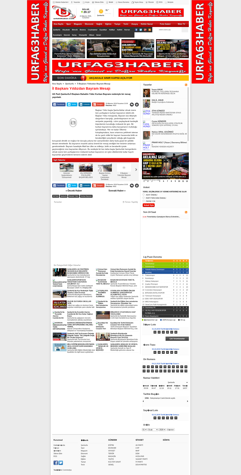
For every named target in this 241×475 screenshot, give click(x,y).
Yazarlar (76, 2)
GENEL (111, 465)
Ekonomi (89, 24)
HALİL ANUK (158, 100)
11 (183, 181)
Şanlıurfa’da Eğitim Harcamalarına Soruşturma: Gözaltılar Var (124, 304)
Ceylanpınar (92, 30)
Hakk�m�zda (59, 445)
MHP (137, 451)
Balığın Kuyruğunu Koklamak (163, 102)
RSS (160, 2)
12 (187, 181)
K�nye (56, 448)
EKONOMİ (112, 448)
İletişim (170, 2)
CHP (137, 448)
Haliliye (112, 30)
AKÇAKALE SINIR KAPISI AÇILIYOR (110, 78)
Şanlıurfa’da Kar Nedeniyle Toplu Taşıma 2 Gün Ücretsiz (81, 294)
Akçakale (66, 30)
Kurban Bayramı (86, 196)
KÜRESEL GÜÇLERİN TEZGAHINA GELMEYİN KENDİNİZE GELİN (165, 93)
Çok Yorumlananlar (177, 339)
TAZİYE (111, 459)
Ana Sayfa (58, 24)
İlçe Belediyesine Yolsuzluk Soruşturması (103, 55)
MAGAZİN (112, 456)
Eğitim (108, 24)
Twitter (73, 104)
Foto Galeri (165, 24)
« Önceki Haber (74, 190)
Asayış (134, 24)
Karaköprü (57, 35)
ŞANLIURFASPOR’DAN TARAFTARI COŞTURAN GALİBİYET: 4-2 (80, 284)
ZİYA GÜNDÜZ (158, 111)
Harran (127, 30)
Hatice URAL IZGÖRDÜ (162, 132)
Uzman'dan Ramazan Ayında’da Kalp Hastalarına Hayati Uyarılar (124, 272)
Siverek (67, 35)
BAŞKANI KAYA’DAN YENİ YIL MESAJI (123, 283)
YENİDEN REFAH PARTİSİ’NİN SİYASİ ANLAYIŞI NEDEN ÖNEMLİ (166, 114)
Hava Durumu (123, 2)
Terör (125, 24)
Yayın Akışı (138, 2)
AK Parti (55, 196)
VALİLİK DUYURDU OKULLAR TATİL (80, 304)
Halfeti (119, 30)
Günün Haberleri (61, 2)
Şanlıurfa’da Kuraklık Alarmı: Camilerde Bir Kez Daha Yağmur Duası (81, 316)
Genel (98, 35)
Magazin (78, 24)
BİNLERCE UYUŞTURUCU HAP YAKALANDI (123, 315)
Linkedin (86, 104)
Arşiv (87, 2)
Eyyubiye (103, 30)
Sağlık (99, 24)
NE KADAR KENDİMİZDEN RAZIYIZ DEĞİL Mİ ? (169, 135)
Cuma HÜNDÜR (159, 121)
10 (179, 181)
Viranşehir (83, 35)
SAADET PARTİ (141, 459)
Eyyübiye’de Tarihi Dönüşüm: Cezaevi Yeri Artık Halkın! (124, 326)
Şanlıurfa (56, 30)
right (136, 169)
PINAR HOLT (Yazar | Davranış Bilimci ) (169, 143)
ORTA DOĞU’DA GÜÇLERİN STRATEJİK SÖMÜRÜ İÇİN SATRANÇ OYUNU (167, 124)
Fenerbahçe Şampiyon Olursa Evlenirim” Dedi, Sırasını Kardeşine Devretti (69, 55)
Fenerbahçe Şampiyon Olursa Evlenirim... (161, 217)
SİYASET (111, 451)
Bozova (83, 30)
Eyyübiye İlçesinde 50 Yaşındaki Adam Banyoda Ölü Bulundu (138, 55)
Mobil (111, 2)
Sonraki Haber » (117, 190)
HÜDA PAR (140, 456)
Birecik (75, 30)
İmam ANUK (157, 89)
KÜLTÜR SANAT (114, 462)
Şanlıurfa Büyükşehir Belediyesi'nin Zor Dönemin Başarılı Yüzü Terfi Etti (124, 337)
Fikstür (151, 2)
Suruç (74, 35)
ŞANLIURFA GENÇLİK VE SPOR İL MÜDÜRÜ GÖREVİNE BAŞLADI (124, 347)
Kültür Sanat (147, 24)
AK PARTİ (139, 445)
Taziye (117, 24)
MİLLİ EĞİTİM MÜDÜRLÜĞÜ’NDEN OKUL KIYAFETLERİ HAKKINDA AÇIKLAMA (81, 348)
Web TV (181, 24)
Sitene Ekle (99, 2)
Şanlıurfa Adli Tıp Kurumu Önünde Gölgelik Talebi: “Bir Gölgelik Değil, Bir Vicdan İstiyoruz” (81, 337)
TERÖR (111, 454)
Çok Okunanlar (154, 339)
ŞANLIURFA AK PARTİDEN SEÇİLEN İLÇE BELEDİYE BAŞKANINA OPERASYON (80, 273)
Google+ (100, 104)
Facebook (60, 104)
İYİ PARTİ (139, 462)
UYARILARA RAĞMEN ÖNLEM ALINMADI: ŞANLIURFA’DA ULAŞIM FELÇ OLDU (124, 295)
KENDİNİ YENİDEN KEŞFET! (163, 147)
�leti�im (57, 451)
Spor (68, 24)
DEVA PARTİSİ (141, 465)
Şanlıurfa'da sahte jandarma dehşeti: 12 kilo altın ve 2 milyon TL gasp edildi (172, 55)
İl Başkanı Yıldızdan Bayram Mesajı (93, 84)
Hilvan (91, 35)
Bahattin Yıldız (74, 196)
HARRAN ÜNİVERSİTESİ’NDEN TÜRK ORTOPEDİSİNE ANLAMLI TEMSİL (81, 327)
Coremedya (67, 470)
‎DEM (137, 454)
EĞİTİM (111, 445)
